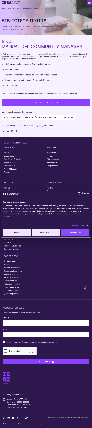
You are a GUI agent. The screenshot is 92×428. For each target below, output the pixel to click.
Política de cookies (9, 424)
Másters (50, 188)
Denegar (16, 232)
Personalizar (45, 232)
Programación (52, 166)
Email (5, 330)
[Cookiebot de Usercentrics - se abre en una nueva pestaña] (79, 194)
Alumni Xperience (11, 274)
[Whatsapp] (3, 131)
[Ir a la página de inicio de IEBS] (6, 378)
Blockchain (51, 153)
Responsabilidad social (13, 271)
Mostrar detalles (78, 225)
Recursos (11, 8)
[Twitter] (12, 131)
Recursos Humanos (11, 166)
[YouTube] (13, 417)
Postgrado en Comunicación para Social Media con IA (36, 117)
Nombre (6, 318)
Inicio (4, 8)
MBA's (6, 153)
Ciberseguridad (53, 159)
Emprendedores (10, 156)
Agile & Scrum (9, 162)
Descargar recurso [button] (44, 103)
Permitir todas (75, 232)
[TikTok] (26, 417)
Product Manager (10, 169)
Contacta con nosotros (12, 291)
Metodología (8, 264)
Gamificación (9, 243)
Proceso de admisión (12, 268)
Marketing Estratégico (12, 246)
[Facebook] (16, 131)
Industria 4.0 (52, 162)
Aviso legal (38, 424)
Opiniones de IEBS (11, 281)
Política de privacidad (25, 424)
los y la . (32, 342)
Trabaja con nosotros (12, 284)
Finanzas (7, 172)
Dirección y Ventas (11, 249)
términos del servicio (29, 342)
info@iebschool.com (15, 395)
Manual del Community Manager (29, 8)
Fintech (50, 156)
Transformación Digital (13, 159)
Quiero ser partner (11, 294)
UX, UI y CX (8, 239)
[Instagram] (8, 417)
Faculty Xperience (11, 277)
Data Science (9, 188)
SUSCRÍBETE (45, 362)
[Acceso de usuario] (83, 2)
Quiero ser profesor (11, 287)
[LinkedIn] (7, 131)
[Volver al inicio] (11, 2)
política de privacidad (49, 342)
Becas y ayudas (10, 261)
